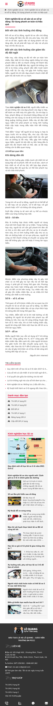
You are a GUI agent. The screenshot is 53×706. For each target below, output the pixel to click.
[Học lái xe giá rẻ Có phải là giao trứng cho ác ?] (14, 555)
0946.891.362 (31, 663)
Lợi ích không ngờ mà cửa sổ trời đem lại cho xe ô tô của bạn (27, 380)
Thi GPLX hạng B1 (18, 401)
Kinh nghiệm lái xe (15, 10)
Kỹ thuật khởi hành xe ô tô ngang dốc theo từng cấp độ (27, 388)
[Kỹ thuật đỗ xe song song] (14, 517)
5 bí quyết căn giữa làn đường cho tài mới (25, 377)
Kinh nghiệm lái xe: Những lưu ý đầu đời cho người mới (25, 384)
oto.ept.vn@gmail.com (21, 667)
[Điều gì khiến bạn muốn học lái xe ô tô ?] (14, 609)
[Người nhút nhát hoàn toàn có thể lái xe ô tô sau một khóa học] (14, 593)
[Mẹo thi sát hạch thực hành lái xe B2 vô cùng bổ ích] (14, 536)
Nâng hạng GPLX (18, 417)
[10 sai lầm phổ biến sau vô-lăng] (14, 501)
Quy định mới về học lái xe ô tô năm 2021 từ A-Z (27, 369)
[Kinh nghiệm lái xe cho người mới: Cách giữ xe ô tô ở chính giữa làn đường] (14, 484)
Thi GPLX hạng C (18, 413)
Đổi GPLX (15, 409)
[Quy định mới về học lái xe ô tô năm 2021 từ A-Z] (26, 451)
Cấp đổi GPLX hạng (19, 421)
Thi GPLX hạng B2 (18, 405)
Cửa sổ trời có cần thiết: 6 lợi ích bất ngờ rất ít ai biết (26, 373)
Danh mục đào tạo (18, 395)
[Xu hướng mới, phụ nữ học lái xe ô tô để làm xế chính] (14, 574)
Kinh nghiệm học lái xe (20, 433)
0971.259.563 (19, 663)
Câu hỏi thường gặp (13, 696)
